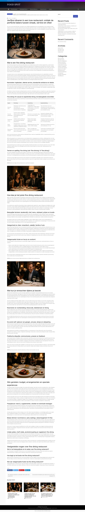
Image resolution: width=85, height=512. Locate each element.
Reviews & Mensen (33, 9)
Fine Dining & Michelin (62, 63)
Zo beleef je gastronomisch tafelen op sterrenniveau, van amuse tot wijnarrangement (47, 495)
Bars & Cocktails (61, 58)
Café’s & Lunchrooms (62, 62)
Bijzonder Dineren (61, 59)
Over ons (36, 510)
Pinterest (22, 470)
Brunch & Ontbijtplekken (62, 61)
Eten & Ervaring (14, 9)
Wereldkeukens (61, 75)
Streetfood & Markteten (62, 71)
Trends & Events (43, 9)
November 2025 (61, 50)
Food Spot (13, 4)
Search (59, 14)
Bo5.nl (43, 510)
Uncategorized (60, 73)
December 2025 (61, 49)
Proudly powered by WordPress (34, 508)
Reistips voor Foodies (62, 69)
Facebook (10, 470)
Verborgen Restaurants (62, 74)
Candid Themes (54, 508)
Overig (50, 9)
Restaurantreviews (61, 70)
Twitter (16, 470)
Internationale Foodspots (62, 67)
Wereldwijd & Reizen (23, 9)
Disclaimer (39, 510)
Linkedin (28, 470)
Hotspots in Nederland (62, 66)
